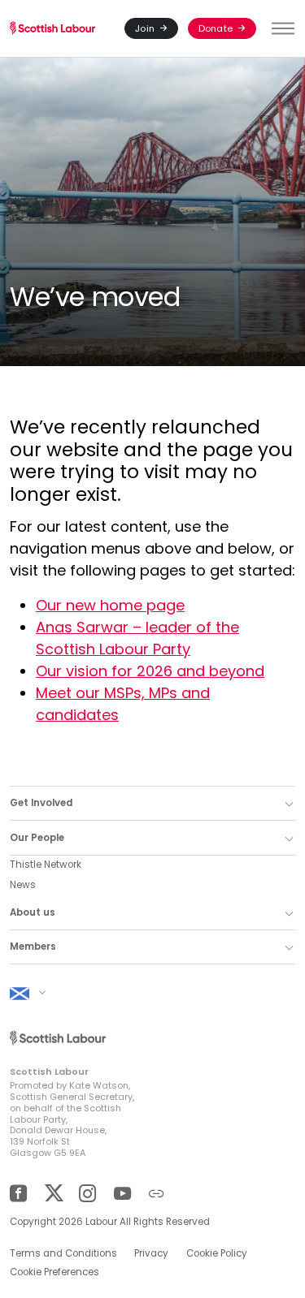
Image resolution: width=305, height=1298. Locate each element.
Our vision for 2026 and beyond (150, 671)
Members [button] (33, 946)
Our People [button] (37, 837)
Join (145, 28)
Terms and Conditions (63, 1253)
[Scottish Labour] (52, 28)
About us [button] (32, 912)
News (23, 884)
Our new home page (110, 605)
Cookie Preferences (54, 1272)
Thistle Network (45, 864)
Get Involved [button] (41, 802)
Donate (215, 28)
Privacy (151, 1253)
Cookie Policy (216, 1253)
